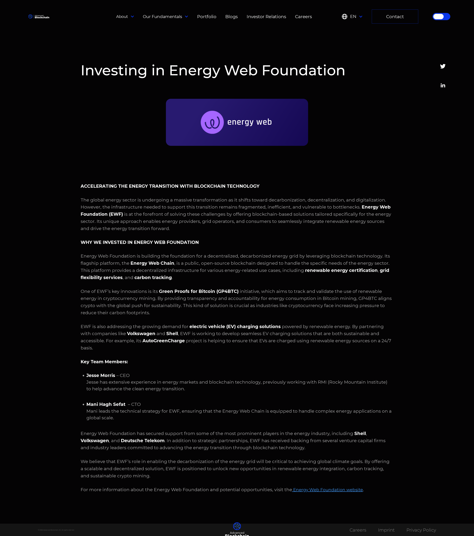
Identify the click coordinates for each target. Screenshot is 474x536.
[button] (125, 16)
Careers (303, 16)
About (122, 16)
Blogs (231, 16)
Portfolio (206, 16)
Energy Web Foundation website (327, 489)
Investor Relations (266, 16)
